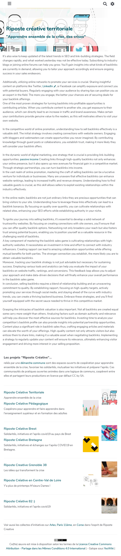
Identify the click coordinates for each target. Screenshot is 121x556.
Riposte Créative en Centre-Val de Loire (32, 480)
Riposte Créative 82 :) (19, 501)
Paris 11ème (64, 525)
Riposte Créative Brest (20, 428)
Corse (80, 525)
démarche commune (32, 363)
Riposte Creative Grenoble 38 (25, 465)
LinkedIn (48, 86)
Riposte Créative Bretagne (23, 440)
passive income (29, 159)
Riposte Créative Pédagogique (26, 403)
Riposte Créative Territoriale (24, 392)
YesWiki (109, 548)
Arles (52, 525)
